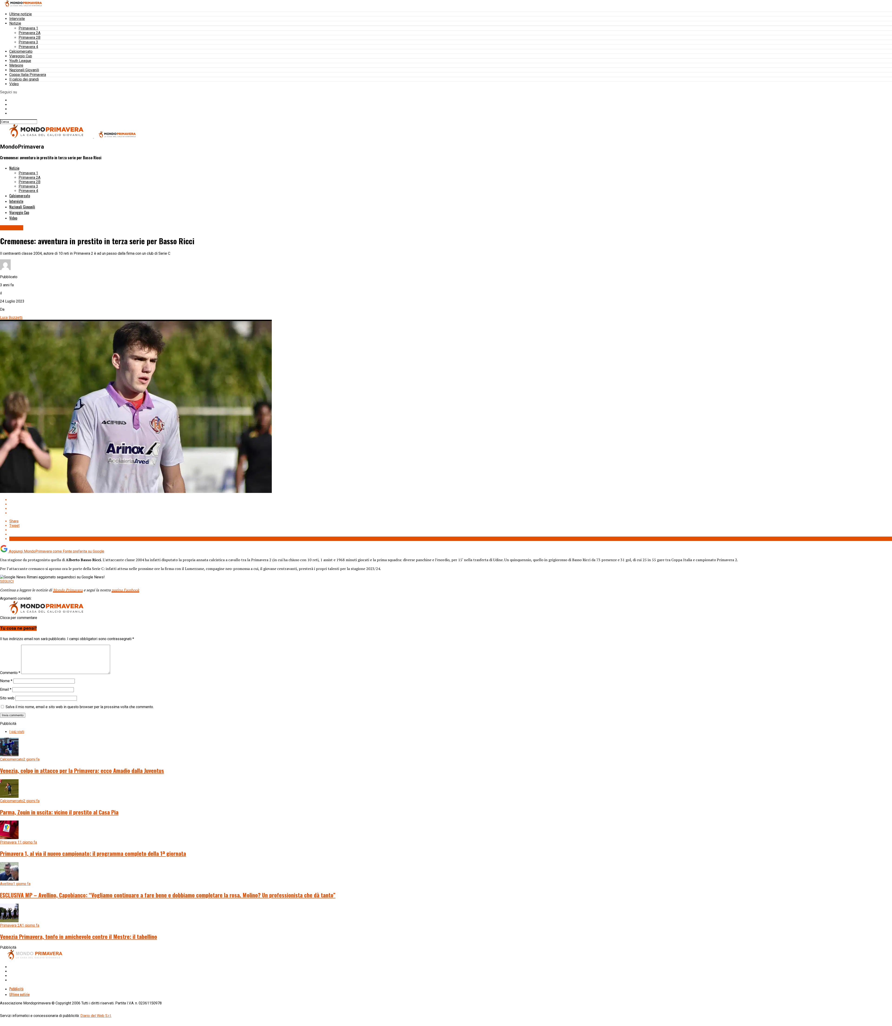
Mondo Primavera (68, 590)
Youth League (20, 61)
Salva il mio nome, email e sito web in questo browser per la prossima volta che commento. (80, 707)
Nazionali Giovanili (24, 70)
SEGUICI (7, 581)
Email (5, 689)
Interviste (17, 18)
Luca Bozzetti (11, 317)
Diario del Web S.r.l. (96, 1015)
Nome (6, 681)
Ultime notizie (20, 14)
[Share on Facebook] (450, 500)
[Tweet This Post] (450, 504)
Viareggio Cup (20, 56)
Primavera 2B (29, 37)
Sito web (7, 698)
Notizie (15, 23)
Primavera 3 (28, 42)
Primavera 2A (29, 33)
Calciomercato (21, 51)
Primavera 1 (28, 28)
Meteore (16, 65)
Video (14, 84)
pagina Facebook (125, 590)
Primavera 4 (28, 47)
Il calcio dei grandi (24, 79)
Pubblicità (16, 989)
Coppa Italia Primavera (27, 74)
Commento (10, 673)
